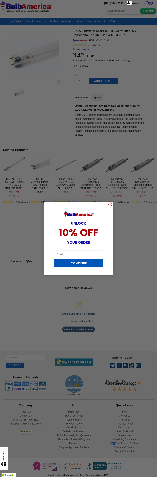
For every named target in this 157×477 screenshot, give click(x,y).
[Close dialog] (110, 204)
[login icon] (129, 3)
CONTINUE (79, 263)
